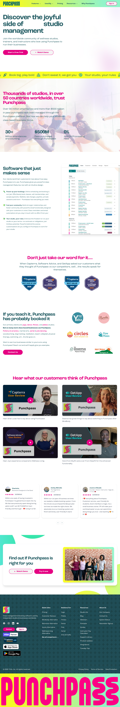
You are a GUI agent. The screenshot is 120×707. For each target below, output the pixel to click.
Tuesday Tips (85, 648)
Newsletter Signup (106, 623)
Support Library (86, 637)
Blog (81, 616)
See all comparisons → (50, 637)
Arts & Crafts (66, 635)
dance (29, 325)
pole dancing (41, 331)
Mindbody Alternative (50, 620)
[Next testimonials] (62, 522)
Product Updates (86, 641)
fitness (35, 325)
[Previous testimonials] (58, 522)
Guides (82, 627)
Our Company (104, 612)
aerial (32, 331)
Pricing (60, 3)
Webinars (83, 620)
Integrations (84, 644)
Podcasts (83, 623)
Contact (9, 629)
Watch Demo (43, 52)
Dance (63, 623)
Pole (62, 627)
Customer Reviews (49, 616)
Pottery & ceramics (11, 331)
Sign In (111, 3)
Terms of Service (97, 669)
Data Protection (111, 669)
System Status (104, 620)
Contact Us (13, 352)
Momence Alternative (50, 623)
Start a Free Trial (15, 52)
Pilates (63, 616)
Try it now (43, 571)
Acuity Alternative (48, 627)
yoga (24, 325)
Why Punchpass (88, 3)
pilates (45, 325)
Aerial (63, 631)
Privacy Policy (84, 669)
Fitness (63, 620)
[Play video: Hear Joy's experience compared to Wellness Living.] (30, 442)
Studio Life (84, 612)
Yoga (63, 612)
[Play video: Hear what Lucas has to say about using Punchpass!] (30, 400)
